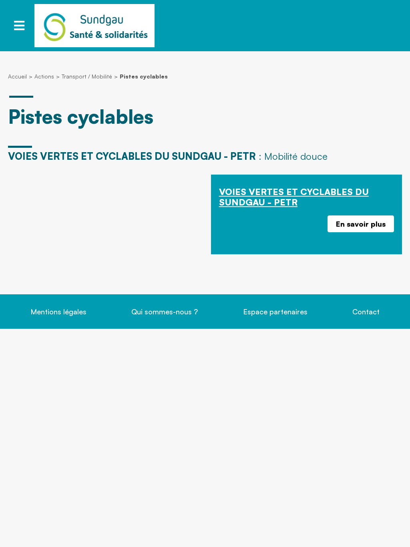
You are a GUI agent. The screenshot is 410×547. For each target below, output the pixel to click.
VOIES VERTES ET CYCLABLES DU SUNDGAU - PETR (294, 196)
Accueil (17, 76)
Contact (366, 311)
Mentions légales (58, 311)
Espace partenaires (275, 311)
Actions (44, 76)
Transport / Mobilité (87, 76)
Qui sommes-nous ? (164, 311)
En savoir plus (361, 223)
